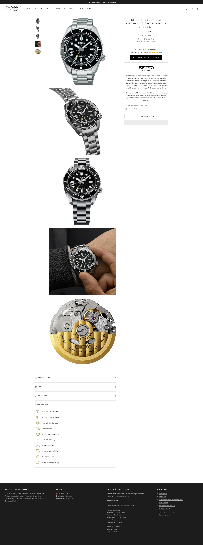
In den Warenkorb (146, 116)
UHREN (49, 8)
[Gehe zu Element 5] (38, 52)
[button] (146, 31)
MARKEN (38, 8)
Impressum (163, 494)
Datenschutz (163, 503)
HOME (28, 8)
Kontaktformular (164, 515)
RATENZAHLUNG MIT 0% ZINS (146, 57)
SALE (71, 8)
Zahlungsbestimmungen (167, 512)
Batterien (60, 8)
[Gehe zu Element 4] (38, 44)
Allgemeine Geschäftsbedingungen (171, 500)
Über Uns (162, 496)
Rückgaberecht (164, 509)
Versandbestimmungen (167, 506)
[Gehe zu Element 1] (38, 21)
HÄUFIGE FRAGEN (84, 8)
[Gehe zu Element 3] (38, 36)
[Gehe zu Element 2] (38, 29)
